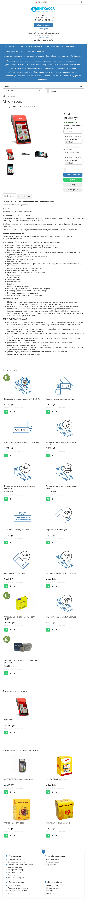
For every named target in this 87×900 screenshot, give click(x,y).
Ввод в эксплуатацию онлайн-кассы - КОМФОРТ (20, 487)
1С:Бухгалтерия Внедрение (58, 823)
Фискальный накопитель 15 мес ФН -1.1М (20, 618)
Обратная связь (52, 859)
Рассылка (50, 893)
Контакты (11, 875)
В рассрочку (73, 190)
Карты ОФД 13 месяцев (56, 530)
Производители (14, 885)
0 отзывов (38, 107)
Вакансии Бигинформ (16, 877)
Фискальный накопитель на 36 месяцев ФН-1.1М (22, 661)
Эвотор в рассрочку (15, 867)
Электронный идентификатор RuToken (21, 442)
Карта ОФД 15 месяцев (72, 136)
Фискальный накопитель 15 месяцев (72, 127)
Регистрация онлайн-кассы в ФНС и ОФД (22, 399)
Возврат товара (52, 862)
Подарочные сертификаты (18, 888)
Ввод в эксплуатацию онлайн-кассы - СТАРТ (62, 443)
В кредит (73, 185)
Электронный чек (14, 872)
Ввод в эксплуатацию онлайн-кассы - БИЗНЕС (62, 487)
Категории (9, 90)
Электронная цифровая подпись (60, 399)
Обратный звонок (43, 25)
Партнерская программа (17, 890)
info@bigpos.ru (43, 29)
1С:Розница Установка (14, 823)
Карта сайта (51, 864)
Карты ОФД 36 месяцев (14, 573)
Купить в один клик (73, 175)
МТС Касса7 (9, 720)
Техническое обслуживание (16, 530)
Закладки (49, 890)
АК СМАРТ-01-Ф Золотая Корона (18, 779)
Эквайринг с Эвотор (15, 870)
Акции (10, 893)
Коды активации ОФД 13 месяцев (61, 573)
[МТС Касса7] (26, 129)
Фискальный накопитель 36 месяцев (72, 148)
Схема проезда (43, 37)
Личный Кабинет (52, 885)
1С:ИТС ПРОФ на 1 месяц (57, 779)
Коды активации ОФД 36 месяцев (61, 617)
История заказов (53, 888)
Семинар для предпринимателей (20, 864)
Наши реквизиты (14, 859)
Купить (73, 180)
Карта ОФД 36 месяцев (72, 157)
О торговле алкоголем (16, 862)
